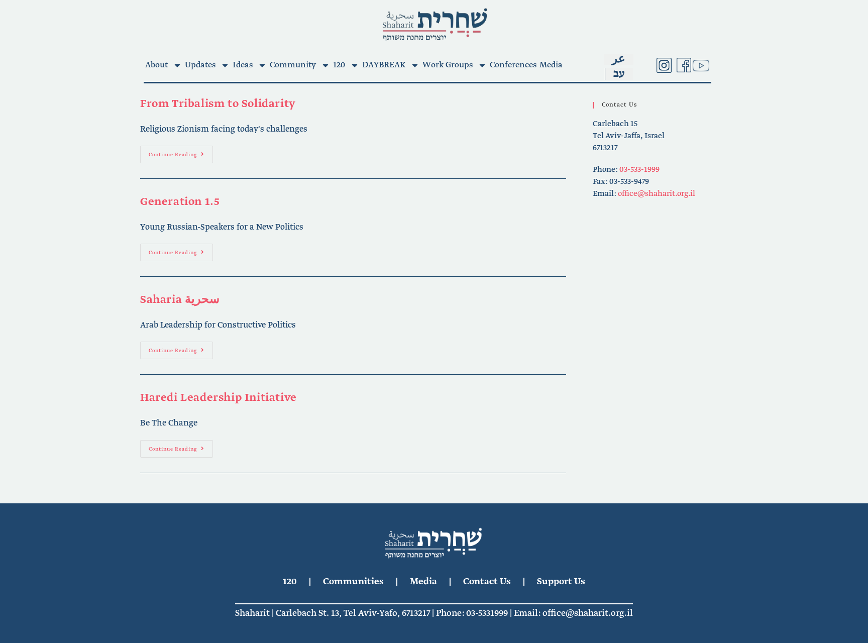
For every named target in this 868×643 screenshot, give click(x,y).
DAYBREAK (383, 65)
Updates (200, 65)
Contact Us (487, 582)
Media (551, 65)
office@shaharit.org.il (656, 194)
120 (339, 65)
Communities (353, 582)
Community (293, 65)
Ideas (243, 65)
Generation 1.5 (180, 202)
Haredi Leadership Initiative (218, 398)
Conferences (513, 65)
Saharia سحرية (180, 300)
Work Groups (447, 65)
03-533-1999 (639, 170)
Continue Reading (181, 152)
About (156, 65)
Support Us (561, 582)
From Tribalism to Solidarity (218, 104)
